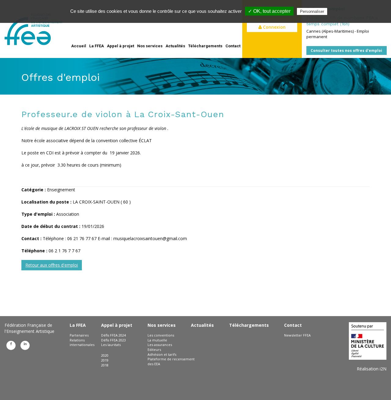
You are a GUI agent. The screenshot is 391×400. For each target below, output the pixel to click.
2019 (104, 360)
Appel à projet (120, 46)
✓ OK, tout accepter (269, 11)
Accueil (78, 46)
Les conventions (161, 335)
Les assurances (160, 344)
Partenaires (79, 335)
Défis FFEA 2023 (113, 340)
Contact (232, 46)
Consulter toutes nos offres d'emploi (346, 50)
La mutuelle (157, 340)
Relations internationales (82, 342)
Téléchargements (205, 46)
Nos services (150, 46)
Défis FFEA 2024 (113, 335)
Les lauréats (111, 344)
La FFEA (96, 46)
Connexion (274, 27)
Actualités (175, 46)
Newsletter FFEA (297, 335)
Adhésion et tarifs (162, 354)
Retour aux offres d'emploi (51, 265)
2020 (104, 355)
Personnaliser (312, 11)
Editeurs (154, 349)
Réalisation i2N (371, 369)
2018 (104, 365)
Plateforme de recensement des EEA (171, 361)
